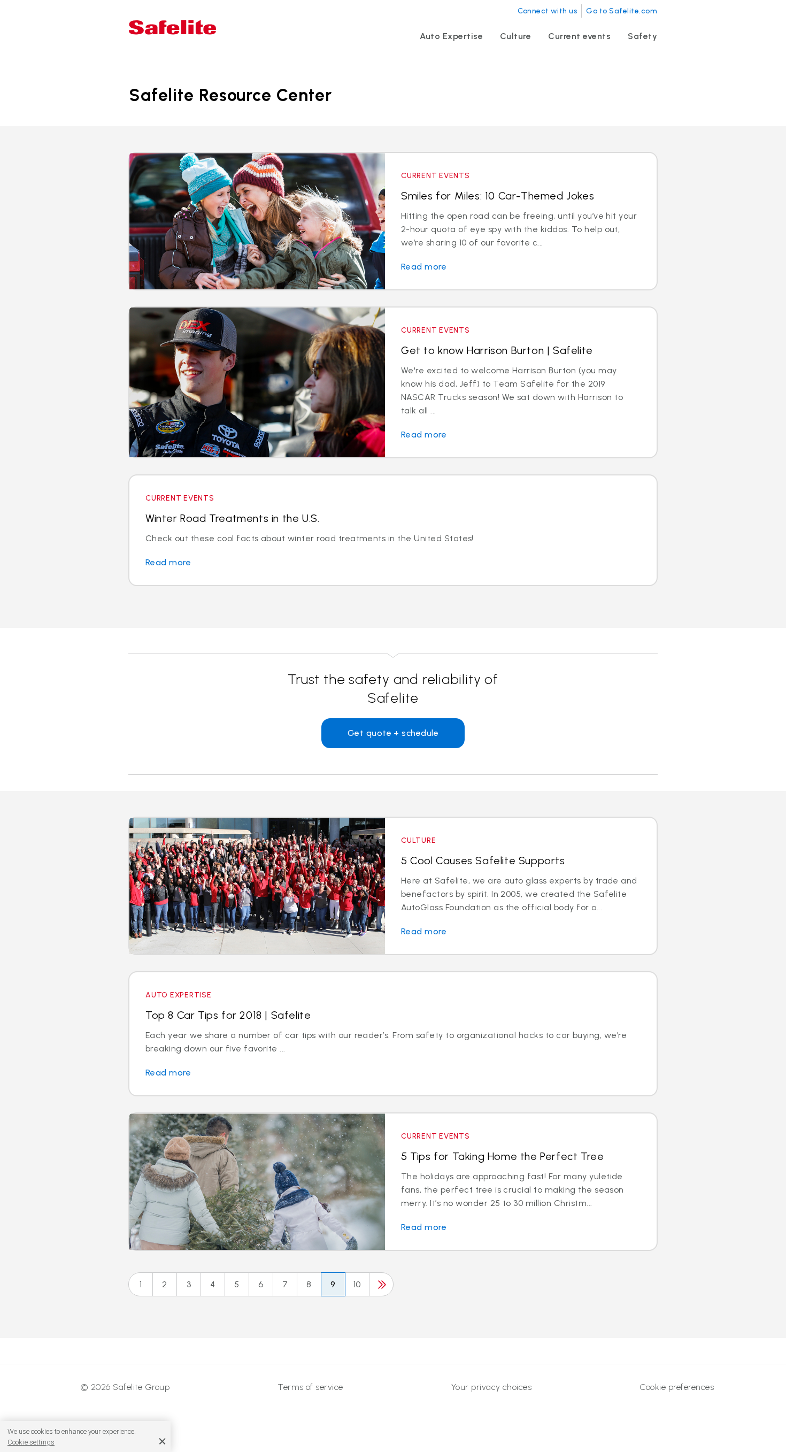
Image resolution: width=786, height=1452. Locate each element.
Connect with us (547, 11)
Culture (515, 36)
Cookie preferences (676, 1387)
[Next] (381, 1284)
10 (357, 1284)
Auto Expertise (451, 36)
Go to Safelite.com (621, 11)
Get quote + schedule (393, 733)
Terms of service (310, 1387)
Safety (642, 36)
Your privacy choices (491, 1387)
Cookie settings (31, 1442)
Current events (579, 36)
